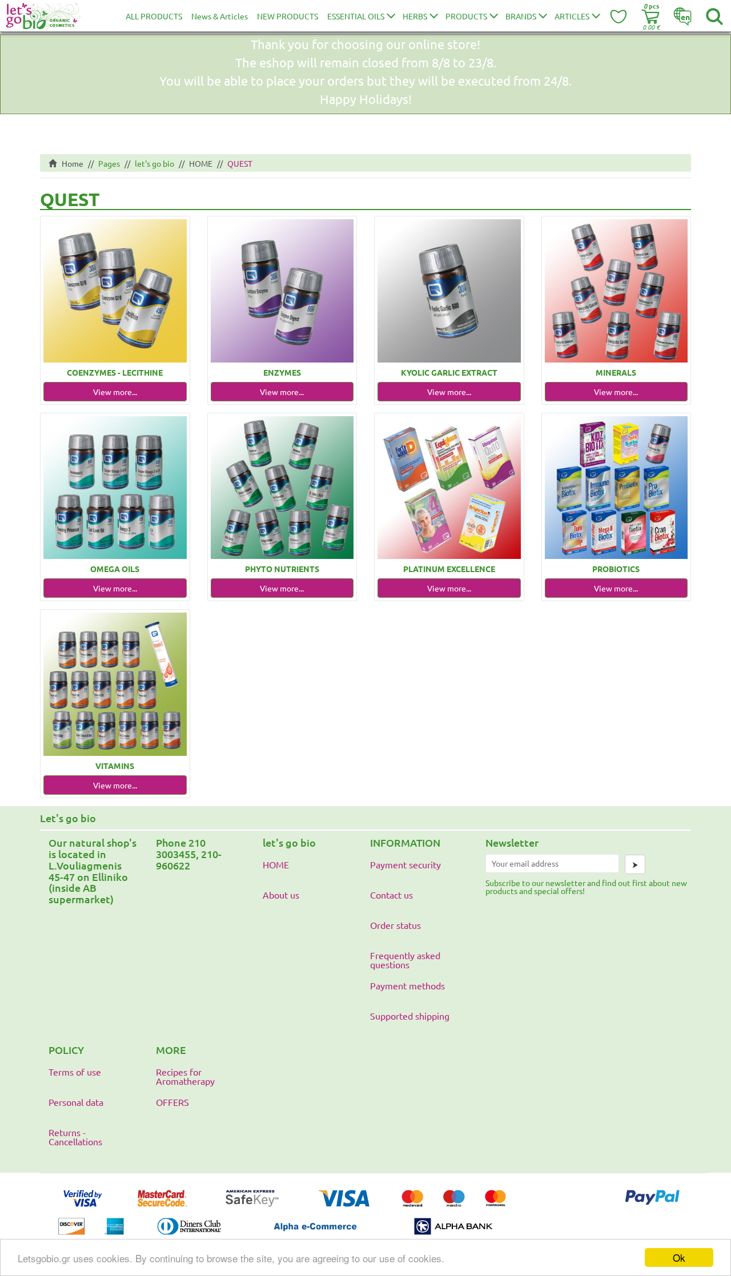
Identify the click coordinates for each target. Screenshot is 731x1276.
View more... (115, 392)
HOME (200, 163)
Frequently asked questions (405, 959)
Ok (679, 1257)
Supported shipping (409, 1015)
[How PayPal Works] (652, 1208)
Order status (395, 925)
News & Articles (219, 16)
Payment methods (407, 985)
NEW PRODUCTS (287, 16)
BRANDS (520, 16)
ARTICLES (572, 16)
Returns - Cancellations (75, 1136)
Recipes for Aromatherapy (185, 1076)
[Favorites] (619, 16)
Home (70, 163)
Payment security (405, 864)
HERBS (415, 16)
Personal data (76, 1102)
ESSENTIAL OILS (355, 16)
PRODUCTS (466, 16)
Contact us (391, 894)
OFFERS (172, 1102)
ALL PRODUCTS (154, 16)
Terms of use (75, 1071)
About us (281, 894)
